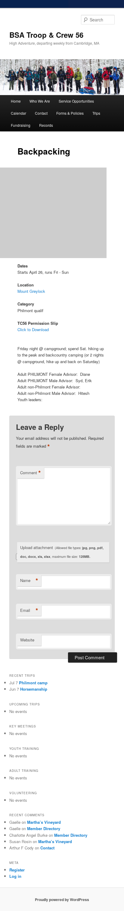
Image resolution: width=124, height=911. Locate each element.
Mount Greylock (31, 291)
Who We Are (39, 101)
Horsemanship (33, 689)
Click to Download (33, 329)
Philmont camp (33, 683)
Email (29, 610)
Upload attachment (62, 552)
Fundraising (20, 125)
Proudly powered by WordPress (62, 899)
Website (27, 640)
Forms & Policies (70, 113)
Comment (30, 473)
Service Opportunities (76, 101)
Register (17, 870)
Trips (96, 113)
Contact (41, 113)
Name (29, 580)
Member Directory (43, 828)
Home (16, 101)
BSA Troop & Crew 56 (46, 35)
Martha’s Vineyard (44, 822)
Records (46, 125)
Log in (15, 876)
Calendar (18, 113)
